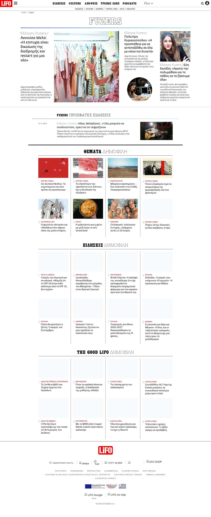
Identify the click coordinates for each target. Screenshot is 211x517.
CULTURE (75, 3)
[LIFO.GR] (6, 4)
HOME (23, 13)
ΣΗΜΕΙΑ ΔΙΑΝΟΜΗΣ (156, 475)
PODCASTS (130, 3)
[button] (16, 3)
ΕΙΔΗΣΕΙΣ (59, 3)
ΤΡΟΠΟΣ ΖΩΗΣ (110, 3)
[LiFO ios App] (117, 496)
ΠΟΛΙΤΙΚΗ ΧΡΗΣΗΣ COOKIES (128, 475)
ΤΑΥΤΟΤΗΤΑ (61, 471)
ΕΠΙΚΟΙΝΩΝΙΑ (76, 471)
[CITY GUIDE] (114, 462)
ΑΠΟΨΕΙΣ (91, 3)
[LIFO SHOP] (154, 462)
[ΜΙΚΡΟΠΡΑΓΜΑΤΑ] (62, 462)
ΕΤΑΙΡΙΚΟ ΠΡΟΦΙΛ (130, 471)
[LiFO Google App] (94, 496)
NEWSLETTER (94, 471)
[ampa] (84, 462)
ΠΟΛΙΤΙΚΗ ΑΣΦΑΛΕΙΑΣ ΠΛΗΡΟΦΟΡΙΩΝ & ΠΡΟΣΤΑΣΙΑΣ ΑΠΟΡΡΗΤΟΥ (77, 475)
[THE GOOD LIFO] (97, 462)
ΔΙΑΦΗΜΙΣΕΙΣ (111, 471)
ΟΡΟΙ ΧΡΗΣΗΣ (149, 471)
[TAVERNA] (135, 462)
